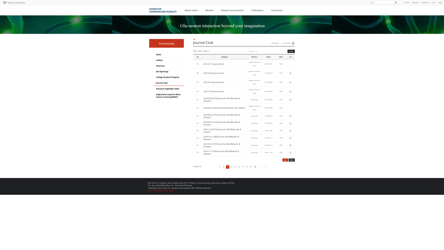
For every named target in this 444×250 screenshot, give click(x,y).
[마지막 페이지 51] (267, 167)
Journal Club (162, 83)
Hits (281, 57)
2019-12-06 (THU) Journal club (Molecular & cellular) (222, 130)
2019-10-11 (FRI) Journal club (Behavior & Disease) (221, 138)
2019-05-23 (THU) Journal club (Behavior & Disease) (222, 123)
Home (407, 2)
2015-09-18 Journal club (214, 82)
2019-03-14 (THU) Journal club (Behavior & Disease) (222, 145)
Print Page (293, 43)
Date (269, 57)
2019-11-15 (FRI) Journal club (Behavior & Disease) (221, 152)
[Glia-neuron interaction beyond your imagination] (222, 24)
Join (433, 2)
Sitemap (415, 2)
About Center (191, 10)
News (158, 54)
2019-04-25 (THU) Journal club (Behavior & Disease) (222, 116)
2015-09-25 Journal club (214, 73)
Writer (254, 57)
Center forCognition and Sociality (163, 10)
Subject (224, 57)
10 (255, 167)
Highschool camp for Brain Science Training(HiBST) (168, 95)
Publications (257, 10)
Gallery (159, 60)
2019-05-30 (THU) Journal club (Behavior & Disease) (222, 99)
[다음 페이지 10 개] (261, 167)
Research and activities (232, 10)
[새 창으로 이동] (14, 2)
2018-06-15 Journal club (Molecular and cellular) (224, 108)
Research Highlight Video (167, 89)
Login (440, 2)
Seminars (160, 66)
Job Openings (162, 71)
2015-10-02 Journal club (214, 91)
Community (277, 10)
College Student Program (167, 77)
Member (209, 10)
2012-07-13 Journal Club (214, 64)
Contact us (425, 2)
